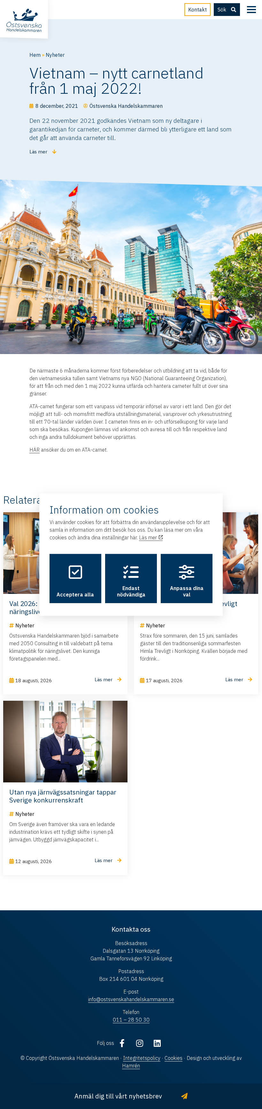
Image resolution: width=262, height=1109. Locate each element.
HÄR (34, 450)
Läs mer (148, 537)
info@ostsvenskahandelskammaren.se (131, 999)
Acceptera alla (75, 594)
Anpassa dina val (187, 591)
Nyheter (55, 55)
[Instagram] (140, 1043)
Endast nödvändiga (131, 591)
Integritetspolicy (141, 1058)
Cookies (173, 1058)
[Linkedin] (157, 1043)
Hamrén (131, 1065)
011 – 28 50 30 (131, 1020)
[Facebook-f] (122, 1043)
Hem (35, 55)
